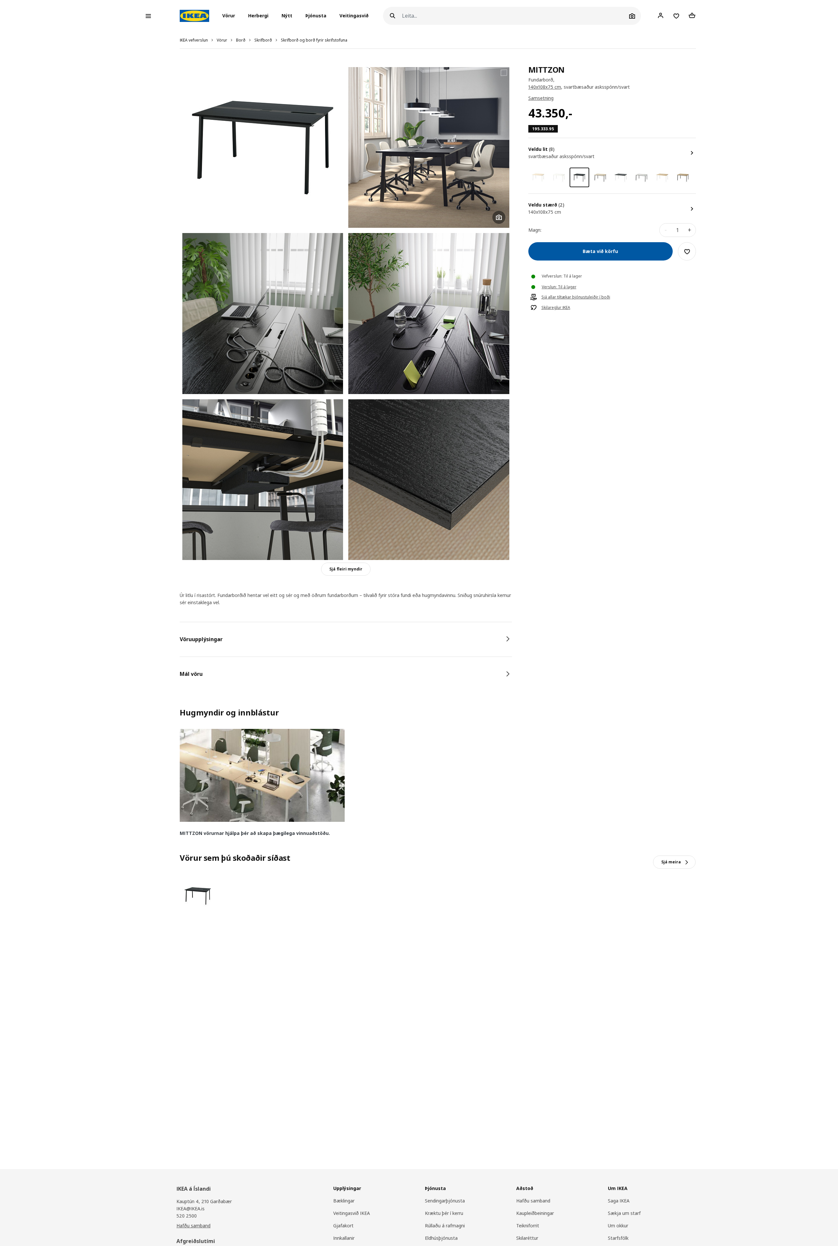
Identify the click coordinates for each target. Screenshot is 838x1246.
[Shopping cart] (692, 15)
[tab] (346, 639)
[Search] (392, 16)
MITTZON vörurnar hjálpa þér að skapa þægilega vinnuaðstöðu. (255, 833)
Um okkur (618, 1225)
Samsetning (541, 98)
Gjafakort (343, 1225)
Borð (241, 40)
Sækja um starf (624, 1213)
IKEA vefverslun (194, 40)
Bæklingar (344, 1201)
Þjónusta (315, 16)
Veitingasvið (354, 16)
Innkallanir (344, 1238)
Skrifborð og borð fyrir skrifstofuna (314, 40)
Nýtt (287, 16)
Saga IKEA (618, 1201)
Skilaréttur (527, 1238)
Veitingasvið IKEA (351, 1213)
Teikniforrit (527, 1225)
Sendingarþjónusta (445, 1201)
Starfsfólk (618, 1238)
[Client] (660, 15)
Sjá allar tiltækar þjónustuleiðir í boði (575, 297)
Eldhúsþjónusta (441, 1238)
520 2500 (186, 1216)
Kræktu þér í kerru (444, 1213)
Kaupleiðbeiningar (535, 1213)
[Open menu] (148, 16)
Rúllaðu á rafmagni (445, 1225)
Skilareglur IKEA (555, 308)
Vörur (222, 40)
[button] (230, 16)
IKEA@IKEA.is (190, 1208)
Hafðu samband (193, 1225)
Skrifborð (263, 40)
